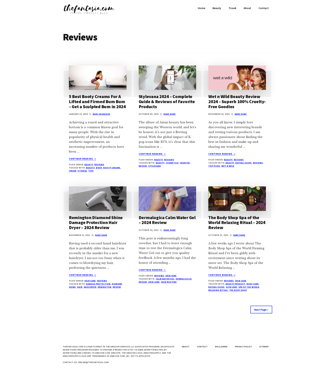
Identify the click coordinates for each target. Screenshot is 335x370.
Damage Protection (98, 284)
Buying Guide (243, 162)
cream (72, 170)
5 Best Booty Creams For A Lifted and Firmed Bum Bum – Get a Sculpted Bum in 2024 (97, 101)
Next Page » (261, 309)
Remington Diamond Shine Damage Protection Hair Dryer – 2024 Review (96, 222)
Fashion (185, 162)
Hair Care (90, 280)
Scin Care (231, 287)
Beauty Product (235, 284)
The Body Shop (238, 290)
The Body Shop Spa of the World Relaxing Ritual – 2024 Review (236, 222)
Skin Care (171, 275)
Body (99, 167)
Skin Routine (169, 282)
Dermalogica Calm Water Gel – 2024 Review (167, 220)
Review (143, 166)
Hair (79, 287)
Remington (104, 287)
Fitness (82, 170)
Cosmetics (172, 162)
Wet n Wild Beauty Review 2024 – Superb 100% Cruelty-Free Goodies (237, 101)
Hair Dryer (90, 287)
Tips (91, 170)
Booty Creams (111, 167)
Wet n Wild (227, 166)
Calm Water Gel (165, 279)
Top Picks (214, 166)
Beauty (88, 164)
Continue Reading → (82, 158)
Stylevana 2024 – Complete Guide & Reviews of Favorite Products (167, 101)
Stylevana (154, 166)
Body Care (253, 284)
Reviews (99, 164)
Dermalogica (184, 279)
